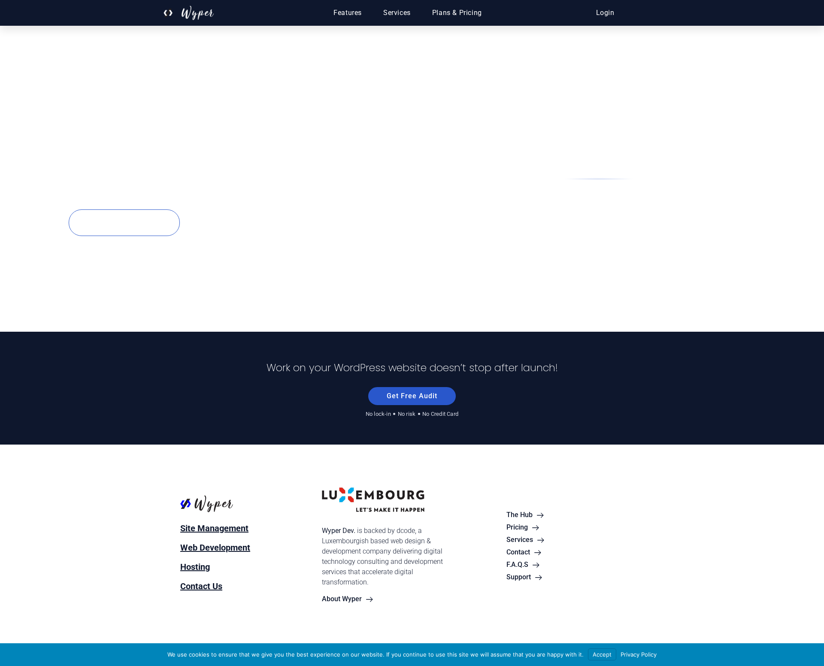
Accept (602, 654)
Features (347, 13)
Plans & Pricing (457, 13)
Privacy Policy (639, 654)
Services (397, 13)
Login (605, 13)
